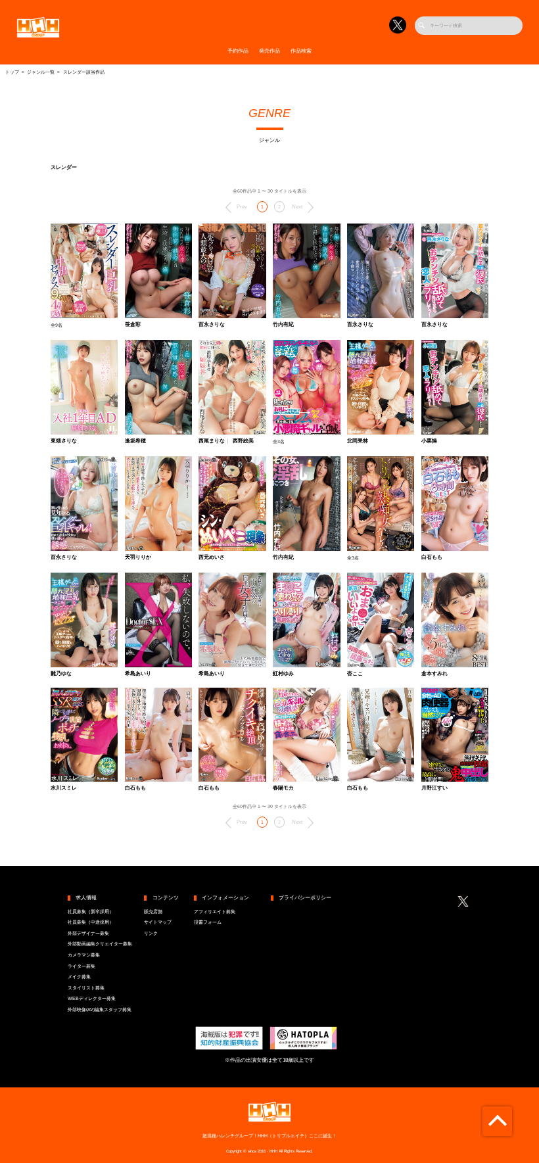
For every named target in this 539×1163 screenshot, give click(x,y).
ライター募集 (81, 966)
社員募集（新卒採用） (91, 911)
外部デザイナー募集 (88, 933)
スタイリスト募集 (86, 988)
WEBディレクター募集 (92, 998)
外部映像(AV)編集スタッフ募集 (99, 1009)
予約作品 (237, 51)
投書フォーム (208, 922)
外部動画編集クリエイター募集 (100, 944)
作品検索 (301, 51)
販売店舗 (153, 911)
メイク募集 (79, 977)
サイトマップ (158, 922)
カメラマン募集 (84, 955)
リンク (151, 933)
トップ (12, 72)
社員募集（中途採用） (91, 922)
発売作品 (269, 51)
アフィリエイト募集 (214, 911)
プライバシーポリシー (305, 898)
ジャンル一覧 (41, 72)
